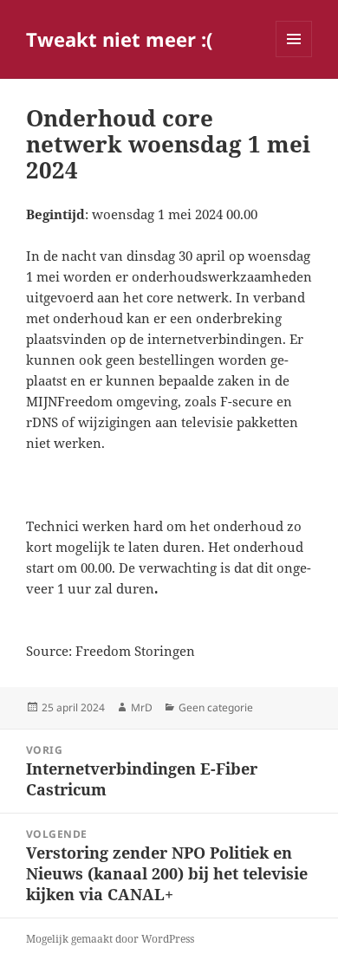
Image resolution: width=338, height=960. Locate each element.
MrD (142, 707)
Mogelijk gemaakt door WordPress (110, 938)
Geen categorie (216, 707)
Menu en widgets (294, 56)
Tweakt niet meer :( (119, 39)
